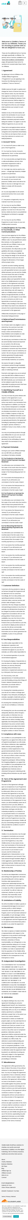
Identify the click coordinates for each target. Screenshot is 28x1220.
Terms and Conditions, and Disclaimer (13, 60)
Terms (3, 1196)
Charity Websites (7, 1162)
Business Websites (7, 1164)
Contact (4, 1177)
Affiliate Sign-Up (6, 1171)
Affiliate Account (6, 1173)
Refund (13, 1196)
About (3, 1159)
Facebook (10, 1191)
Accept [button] (16, 1216)
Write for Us (5, 1175)
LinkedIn (4, 1191)
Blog (3, 1168)
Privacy (8, 1196)
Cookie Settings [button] (7, 1216)
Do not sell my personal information (13, 1213)
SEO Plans (4, 1166)
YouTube (16, 1191)
